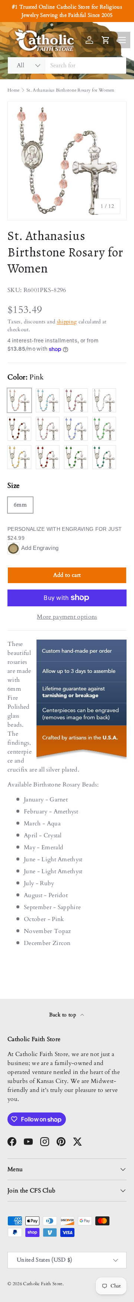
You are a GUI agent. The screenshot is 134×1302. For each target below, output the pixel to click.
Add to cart (67, 575)
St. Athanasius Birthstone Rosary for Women (70, 90)
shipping (67, 321)
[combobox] (67, 65)
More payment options (67, 617)
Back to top (63, 1014)
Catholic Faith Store (42, 1284)
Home (13, 90)
